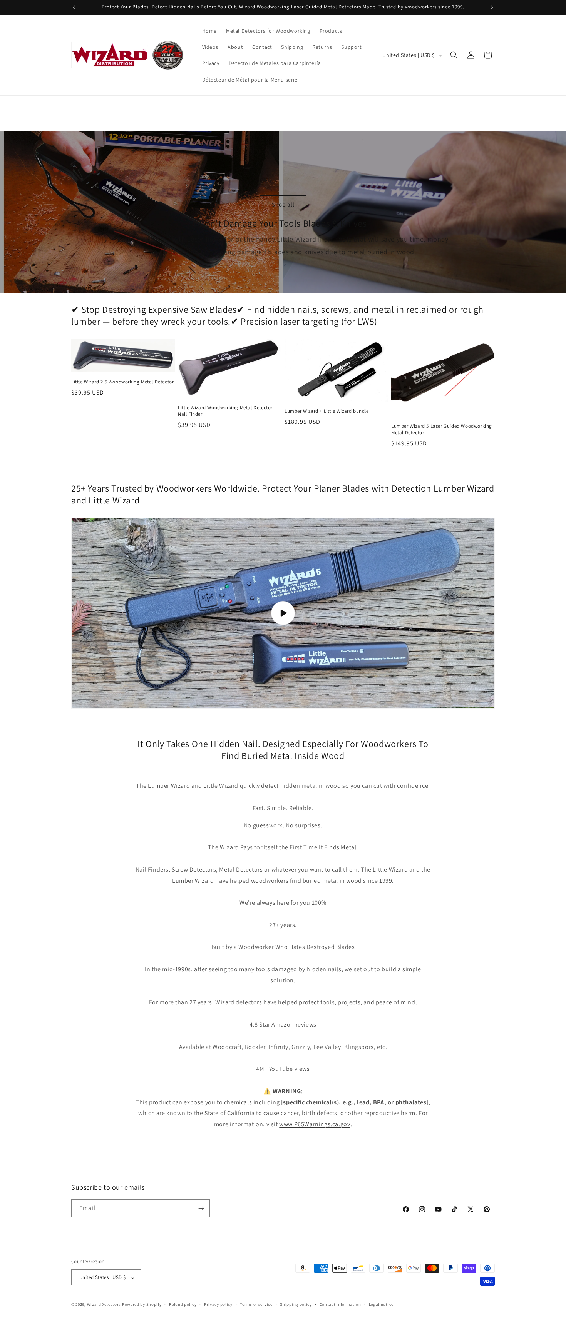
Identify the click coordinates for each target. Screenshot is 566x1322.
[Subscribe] (201, 1208)
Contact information (340, 1304)
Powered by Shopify (142, 1304)
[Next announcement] (492, 7)
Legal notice (381, 1304)
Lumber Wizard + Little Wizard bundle (327, 411)
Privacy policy (218, 1304)
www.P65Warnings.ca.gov (314, 1124)
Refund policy (182, 1304)
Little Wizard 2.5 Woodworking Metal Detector (122, 382)
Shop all (283, 204)
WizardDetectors (104, 1304)
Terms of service (256, 1304)
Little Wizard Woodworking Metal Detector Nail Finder (225, 411)
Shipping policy (296, 1304)
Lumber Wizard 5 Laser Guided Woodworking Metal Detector (441, 429)
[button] (453, 55)
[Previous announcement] (73, 7)
